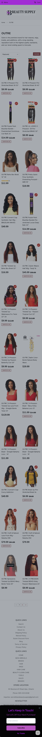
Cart (39, 2)
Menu (6, 2)
